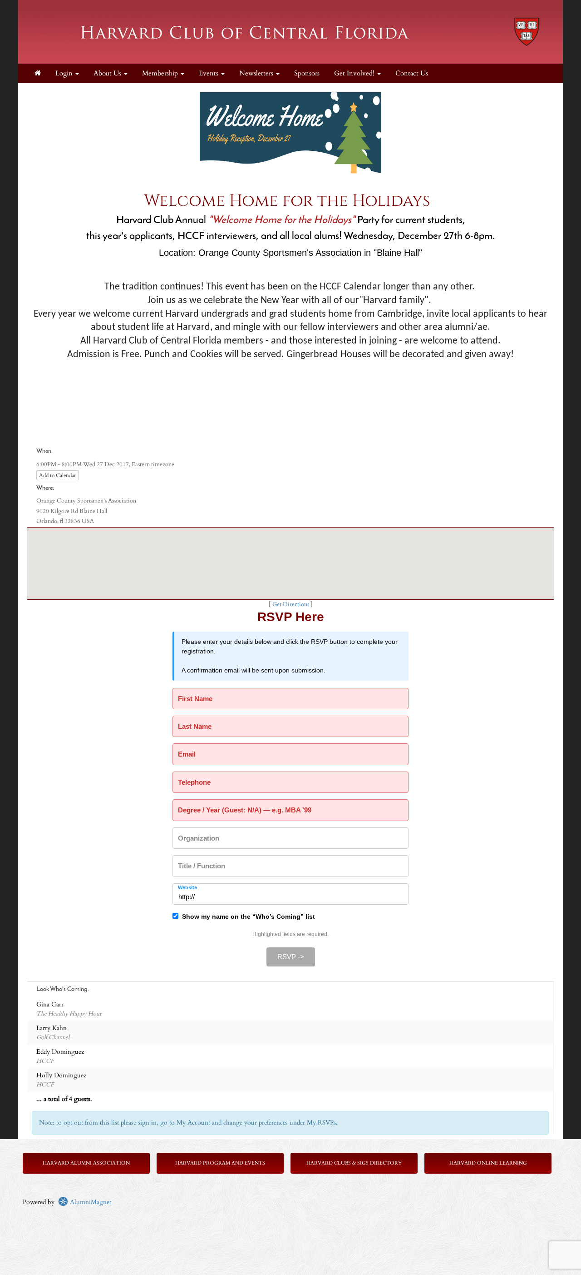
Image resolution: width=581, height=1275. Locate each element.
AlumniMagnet (89, 1202)
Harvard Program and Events (220, 1163)
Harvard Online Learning (488, 1163)
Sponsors (307, 73)
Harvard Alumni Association (86, 1163)
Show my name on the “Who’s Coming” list (246, 916)
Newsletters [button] (257, 73)
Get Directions (290, 604)
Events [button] (209, 73)
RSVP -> (290, 957)
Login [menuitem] (64, 73)
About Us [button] (108, 73)
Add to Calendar (57, 475)
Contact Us (411, 73)
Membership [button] (161, 73)
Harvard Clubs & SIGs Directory (354, 1163)
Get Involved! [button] (355, 73)
